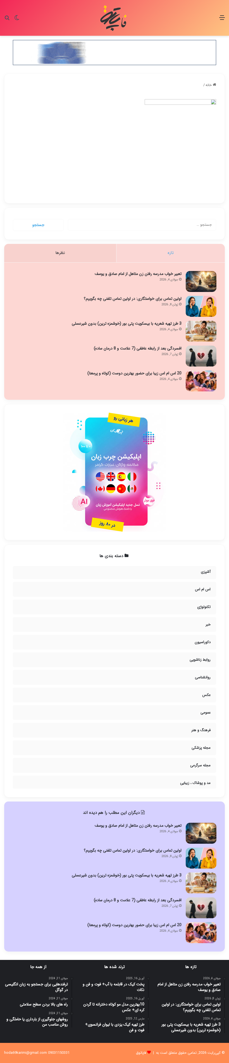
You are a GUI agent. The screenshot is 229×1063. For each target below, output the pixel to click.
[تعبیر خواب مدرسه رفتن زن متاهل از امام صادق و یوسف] (201, 281)
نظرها (60, 252)
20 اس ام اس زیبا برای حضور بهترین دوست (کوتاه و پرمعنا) (134, 373)
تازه (171, 252)
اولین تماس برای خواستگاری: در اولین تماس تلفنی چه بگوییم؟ (133, 299)
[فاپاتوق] (114, 18)
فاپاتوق (141, 1053)
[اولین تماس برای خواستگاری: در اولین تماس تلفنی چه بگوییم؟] (201, 306)
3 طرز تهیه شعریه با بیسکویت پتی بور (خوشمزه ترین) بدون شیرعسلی (127, 323)
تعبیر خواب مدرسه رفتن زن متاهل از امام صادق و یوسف (138, 274)
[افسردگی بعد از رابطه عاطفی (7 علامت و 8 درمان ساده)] (201, 356)
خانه (209, 85)
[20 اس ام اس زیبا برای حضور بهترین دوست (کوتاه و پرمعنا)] (201, 380)
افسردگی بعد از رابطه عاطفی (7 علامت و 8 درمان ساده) (138, 348)
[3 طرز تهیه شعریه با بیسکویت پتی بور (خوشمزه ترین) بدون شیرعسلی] (201, 331)
